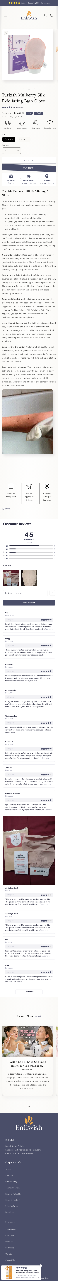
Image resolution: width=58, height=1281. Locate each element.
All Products (10, 1229)
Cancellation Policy (13, 1200)
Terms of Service (12, 1188)
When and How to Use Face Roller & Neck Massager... (28, 1063)
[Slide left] (23, 89)
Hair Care (9, 1241)
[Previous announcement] (5, 3)
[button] (5, 15)
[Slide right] (35, 89)
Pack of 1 (9, 139)
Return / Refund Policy (14, 1194)
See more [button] (49, 629)
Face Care (9, 1235)
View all (38, 1016)
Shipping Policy (11, 1206)
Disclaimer (9, 1212)
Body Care (9, 1248)
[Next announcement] (53, 3)
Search (8, 1169)
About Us (9, 1175)
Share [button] (7, 508)
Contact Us (10, 1260)
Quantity (5, 145)
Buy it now (29, 168)
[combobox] (52, 593)
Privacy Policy (11, 1181)
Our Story (9, 1254)
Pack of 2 (23, 139)
